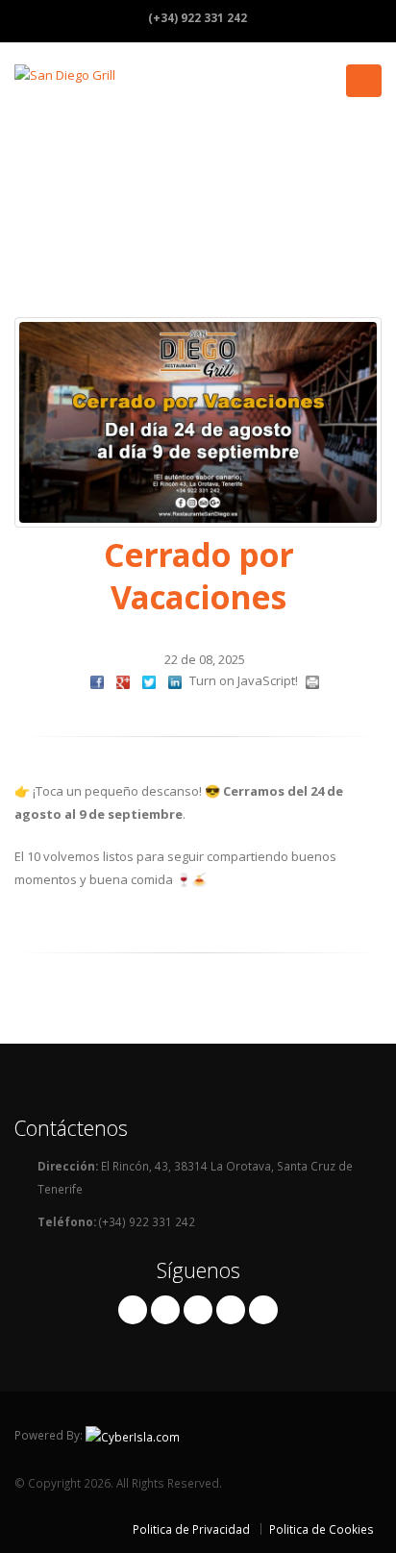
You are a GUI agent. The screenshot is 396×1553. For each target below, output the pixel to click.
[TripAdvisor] (198, 1309)
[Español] (277, 17)
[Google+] (230, 1309)
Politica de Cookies (321, 1529)
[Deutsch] (353, 17)
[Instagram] (165, 1309)
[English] (315, 17)
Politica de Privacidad (191, 1529)
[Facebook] (132, 1309)
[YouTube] (263, 1309)
